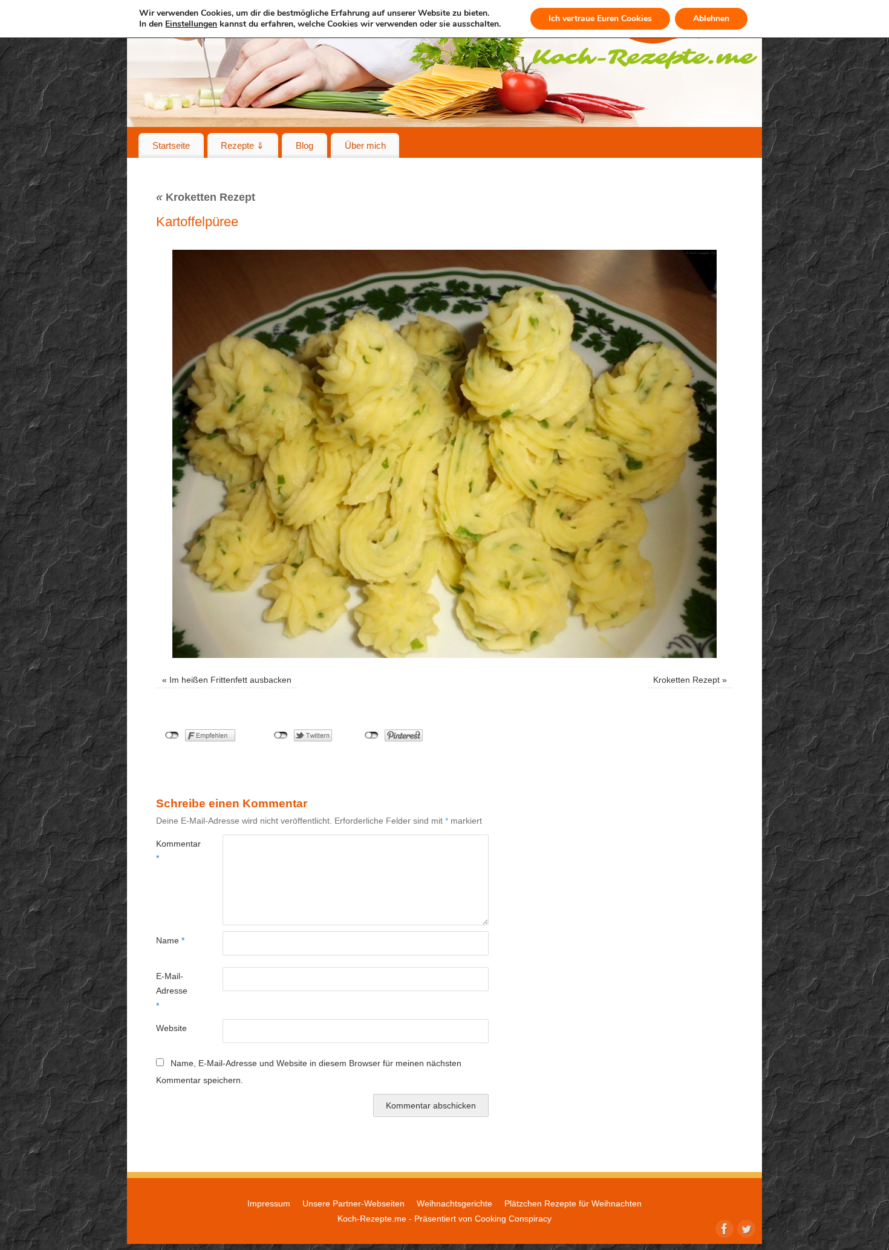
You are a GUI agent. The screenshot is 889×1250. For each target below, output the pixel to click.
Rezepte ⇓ (242, 145)
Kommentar (172, 851)
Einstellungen (191, 24)
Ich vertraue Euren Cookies (600, 18)
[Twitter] (745, 1227)
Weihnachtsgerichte (454, 1203)
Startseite (171, 145)
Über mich (365, 145)
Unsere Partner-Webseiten (353, 1203)
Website (171, 1028)
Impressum (268, 1203)
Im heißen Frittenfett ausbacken (230, 680)
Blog (304, 145)
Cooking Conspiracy (513, 1218)
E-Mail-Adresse (171, 991)
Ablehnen (711, 18)
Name (170, 940)
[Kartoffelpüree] (444, 454)
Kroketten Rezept (205, 197)
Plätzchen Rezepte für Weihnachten (573, 1203)
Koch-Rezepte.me (371, 1218)
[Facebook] (723, 1227)
